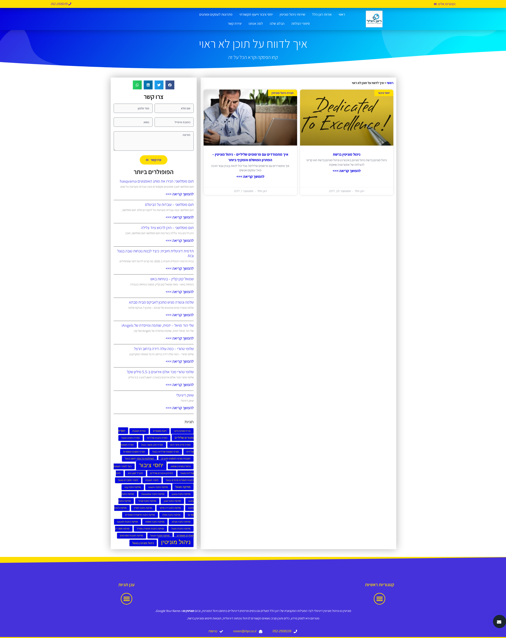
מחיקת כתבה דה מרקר (170, 508)
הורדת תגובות (139, 431)
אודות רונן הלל (322, 14)
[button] (169, 84)
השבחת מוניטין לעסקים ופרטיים (176, 458)
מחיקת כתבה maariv (158, 487)
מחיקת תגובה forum (160, 535)
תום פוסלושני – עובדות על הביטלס (169, 204)
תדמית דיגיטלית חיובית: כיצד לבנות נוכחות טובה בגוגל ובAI (155, 253)
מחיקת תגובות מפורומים (131, 535)
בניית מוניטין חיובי (182, 431)
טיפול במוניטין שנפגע (181, 466)
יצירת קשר (235, 23)
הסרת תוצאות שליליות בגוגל (165, 452)
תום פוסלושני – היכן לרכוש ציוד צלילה (167, 227)
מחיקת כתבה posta (181, 494)
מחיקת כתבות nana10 (127, 522)
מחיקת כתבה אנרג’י (147, 501)
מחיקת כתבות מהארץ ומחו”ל (150, 528)
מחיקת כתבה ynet (172, 501)
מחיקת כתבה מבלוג (181, 522)
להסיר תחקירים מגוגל (128, 480)
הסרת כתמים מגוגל (130, 438)
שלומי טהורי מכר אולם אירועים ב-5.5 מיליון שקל (160, 371)
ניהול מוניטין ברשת (346, 154)
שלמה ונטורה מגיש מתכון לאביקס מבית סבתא (161, 302)
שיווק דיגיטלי (185, 395)
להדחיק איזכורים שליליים (161, 473)
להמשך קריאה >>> (347, 170)
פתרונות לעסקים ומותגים (215, 14)
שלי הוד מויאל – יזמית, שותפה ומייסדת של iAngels (158, 325)
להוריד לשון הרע (135, 473)
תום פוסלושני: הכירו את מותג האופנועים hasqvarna (157, 181)
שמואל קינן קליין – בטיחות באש (172, 278)
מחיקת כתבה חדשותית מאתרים (140, 515)
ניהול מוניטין (176, 542)
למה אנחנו (256, 23)
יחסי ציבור (151, 465)
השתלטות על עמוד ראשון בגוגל (139, 458)
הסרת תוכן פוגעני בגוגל (152, 445)
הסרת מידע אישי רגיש (180, 445)
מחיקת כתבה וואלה (171, 515)
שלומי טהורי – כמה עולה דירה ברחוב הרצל (164, 348)
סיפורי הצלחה (300, 23)
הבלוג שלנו (277, 23)
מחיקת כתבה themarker (152, 494)
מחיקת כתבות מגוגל (181, 528)
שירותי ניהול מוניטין (292, 14)
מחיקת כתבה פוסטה (154, 522)
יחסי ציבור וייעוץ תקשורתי (256, 14)
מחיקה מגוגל (183, 486)
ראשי (342, 14)
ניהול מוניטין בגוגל (143, 543)
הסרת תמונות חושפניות (134, 452)
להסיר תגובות (152, 480)
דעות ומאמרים (159, 431)
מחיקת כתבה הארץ (143, 508)
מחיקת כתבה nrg (133, 487)
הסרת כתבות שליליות (157, 438)
